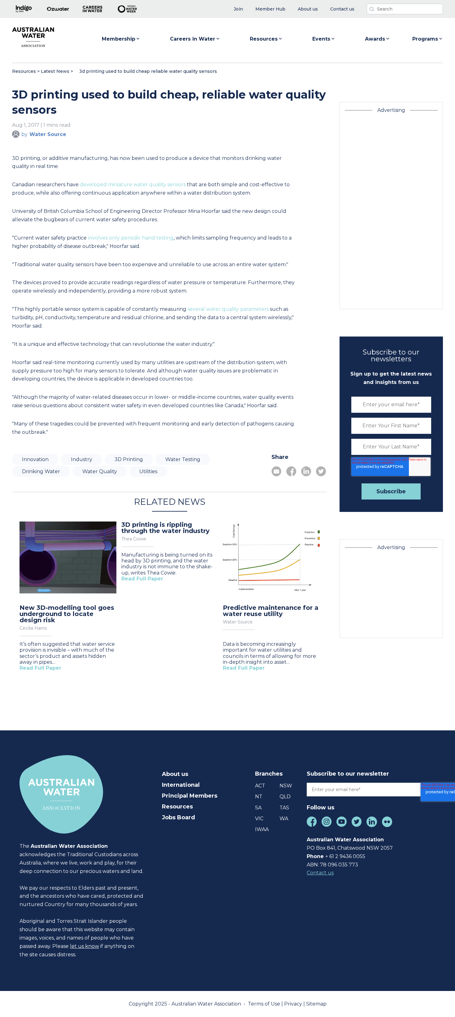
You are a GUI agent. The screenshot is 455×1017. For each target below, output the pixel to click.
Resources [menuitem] (177, 806)
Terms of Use (264, 1004)
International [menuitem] (181, 784)
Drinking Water (41, 471)
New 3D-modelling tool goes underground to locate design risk (67, 614)
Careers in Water (192, 39)
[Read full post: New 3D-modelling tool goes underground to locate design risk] (68, 558)
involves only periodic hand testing (131, 238)
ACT (260, 786)
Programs (425, 39)
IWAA (262, 829)
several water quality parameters (228, 309)
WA (284, 818)
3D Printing (129, 459)
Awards (375, 39)
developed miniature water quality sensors (133, 184)
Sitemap (316, 1004)
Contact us (320, 873)
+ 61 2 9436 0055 (345, 856)
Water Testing (182, 459)
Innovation (35, 459)
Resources (264, 39)
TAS (284, 808)
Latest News (55, 71)
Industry (81, 459)
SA (258, 808)
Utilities (148, 471)
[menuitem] (238, 9)
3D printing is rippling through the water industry (165, 528)
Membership (118, 39)
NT (258, 796)
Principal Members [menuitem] (189, 795)
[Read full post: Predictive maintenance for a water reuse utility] (271, 558)
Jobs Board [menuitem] (178, 817)
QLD (285, 796)
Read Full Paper (40, 668)
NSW (286, 786)
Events (321, 39)
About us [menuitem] (175, 774)
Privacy (293, 1004)
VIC (259, 818)
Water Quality (99, 471)
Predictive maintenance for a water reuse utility (270, 611)
